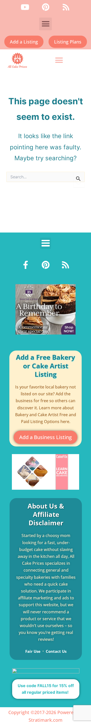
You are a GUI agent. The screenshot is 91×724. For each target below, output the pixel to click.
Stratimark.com (45, 720)
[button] (45, 24)
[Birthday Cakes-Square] (45, 308)
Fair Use (32, 651)
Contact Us (56, 651)
